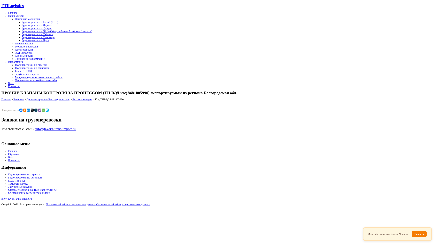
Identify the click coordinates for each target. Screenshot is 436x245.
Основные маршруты (27, 19)
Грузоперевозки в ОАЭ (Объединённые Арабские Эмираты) (57, 31)
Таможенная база (18, 183)
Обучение (14, 154)
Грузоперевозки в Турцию (37, 28)
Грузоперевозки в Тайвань (37, 34)
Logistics (12, 5)
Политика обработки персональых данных (71, 204)
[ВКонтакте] (20, 110)
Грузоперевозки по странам (31, 64)
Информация (15, 61)
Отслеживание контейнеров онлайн (36, 80)
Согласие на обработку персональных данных (123, 204)
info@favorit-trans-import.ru (55, 129)
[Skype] (47, 110)
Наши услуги (16, 15)
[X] (32, 110)
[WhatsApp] (43, 110)
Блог (11, 83)
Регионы (18, 99)
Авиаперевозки (24, 43)
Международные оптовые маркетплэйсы (39, 77)
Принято (419, 234)
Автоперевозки (24, 49)
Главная (12, 12)
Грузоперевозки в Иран (35, 40)
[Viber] (39, 110)
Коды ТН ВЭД (23, 71)
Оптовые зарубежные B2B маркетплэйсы (32, 189)
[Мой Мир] (28, 110)
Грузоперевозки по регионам (32, 68)
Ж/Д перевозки (24, 52)
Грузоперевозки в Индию (36, 25)
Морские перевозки (26, 46)
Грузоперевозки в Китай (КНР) (40, 22)
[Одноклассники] (24, 110)
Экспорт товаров (82, 99)
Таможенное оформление (30, 58)
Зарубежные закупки (27, 74)
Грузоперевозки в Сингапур (38, 37)
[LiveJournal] (35, 110)
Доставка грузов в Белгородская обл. (48, 99)
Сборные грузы (24, 55)
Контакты (14, 86)
